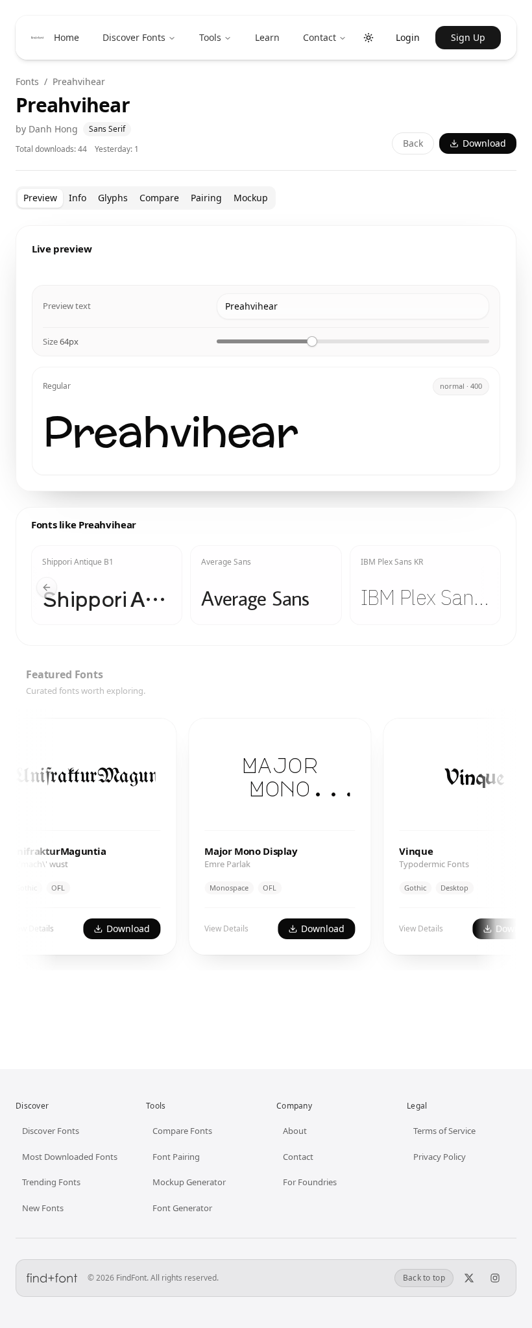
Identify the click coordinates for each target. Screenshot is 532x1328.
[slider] (312, 341)
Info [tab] (77, 197)
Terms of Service (444, 1131)
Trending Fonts (51, 1182)
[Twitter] (469, 1278)
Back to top (424, 1277)
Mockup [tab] (251, 197)
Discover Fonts (134, 37)
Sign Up (468, 37)
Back (413, 143)
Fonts (27, 81)
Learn (267, 37)
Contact (319, 37)
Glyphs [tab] (113, 197)
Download (484, 143)
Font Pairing (176, 1156)
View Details (216, 928)
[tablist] (146, 198)
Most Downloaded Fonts (69, 1156)
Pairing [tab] (206, 197)
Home (66, 37)
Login (408, 37)
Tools (210, 37)
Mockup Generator (189, 1182)
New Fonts (43, 1208)
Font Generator (182, 1208)
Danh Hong (53, 129)
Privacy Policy (439, 1156)
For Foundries (310, 1182)
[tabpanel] (266, 608)
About (295, 1131)
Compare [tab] (159, 197)
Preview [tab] (40, 197)
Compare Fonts (182, 1131)
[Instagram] (495, 1278)
